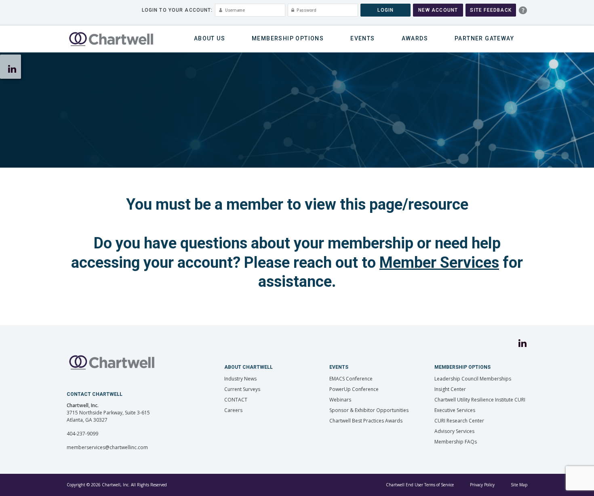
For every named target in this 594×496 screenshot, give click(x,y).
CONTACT (235, 399)
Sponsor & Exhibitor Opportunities (369, 410)
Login (385, 10)
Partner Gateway (484, 38)
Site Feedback (491, 10)
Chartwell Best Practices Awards (365, 420)
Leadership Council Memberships (472, 378)
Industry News (240, 378)
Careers (233, 410)
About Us (209, 38)
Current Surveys (242, 389)
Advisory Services (454, 431)
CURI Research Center (459, 420)
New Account (438, 10)
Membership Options (288, 38)
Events (362, 38)
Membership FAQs (455, 441)
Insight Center (450, 389)
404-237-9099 (82, 433)
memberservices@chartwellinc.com (107, 447)
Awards (415, 38)
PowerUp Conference (354, 389)
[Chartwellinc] (111, 38)
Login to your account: (177, 10)
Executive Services (454, 410)
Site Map (519, 485)
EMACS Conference (351, 378)
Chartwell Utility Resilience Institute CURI (479, 399)
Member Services (439, 262)
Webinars (340, 399)
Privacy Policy (482, 485)
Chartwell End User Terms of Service (420, 485)
